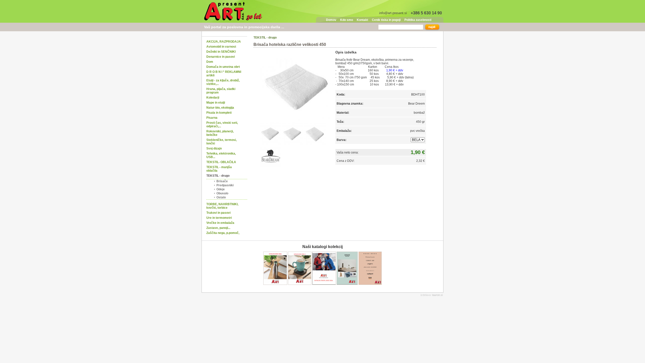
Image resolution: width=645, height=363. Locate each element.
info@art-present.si (393, 13)
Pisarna (211, 117)
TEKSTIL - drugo (218, 175)
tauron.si (437, 294)
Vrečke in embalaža (220, 223)
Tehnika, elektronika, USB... (221, 155)
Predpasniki (225, 185)
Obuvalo (222, 193)
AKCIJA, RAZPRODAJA (223, 41)
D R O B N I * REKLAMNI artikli (223, 73)
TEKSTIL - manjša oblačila (219, 168)
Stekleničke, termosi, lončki (221, 141)
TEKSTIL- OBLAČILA (221, 162)
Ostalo (221, 197)
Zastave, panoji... (218, 228)
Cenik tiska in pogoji (386, 20)
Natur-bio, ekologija (220, 107)
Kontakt (362, 20)
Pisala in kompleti (219, 112)
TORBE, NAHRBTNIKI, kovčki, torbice (222, 205)
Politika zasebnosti (417, 20)
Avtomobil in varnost (221, 46)
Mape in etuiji (215, 102)
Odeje (220, 189)
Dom (209, 62)
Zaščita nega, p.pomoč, (222, 233)
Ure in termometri (219, 218)
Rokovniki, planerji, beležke (220, 133)
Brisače (222, 181)
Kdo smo (346, 20)
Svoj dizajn (214, 148)
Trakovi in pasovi (218, 213)
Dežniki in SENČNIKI (221, 51)
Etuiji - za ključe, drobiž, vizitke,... (223, 82)
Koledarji (212, 97)
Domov (331, 20)
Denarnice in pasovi (220, 56)
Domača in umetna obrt (223, 67)
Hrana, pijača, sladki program (220, 90)
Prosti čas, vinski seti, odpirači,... (222, 124)
